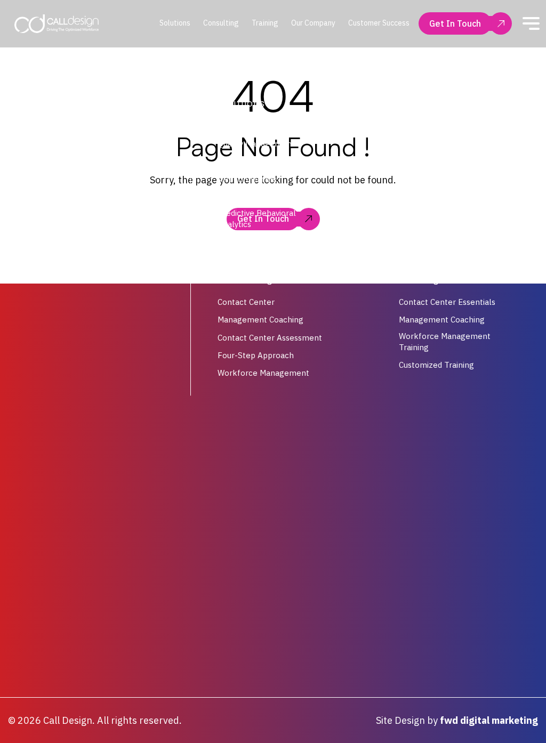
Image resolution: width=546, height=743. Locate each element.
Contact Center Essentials (447, 302)
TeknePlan (238, 242)
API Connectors (247, 179)
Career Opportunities (438, 197)
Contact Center (246, 302)
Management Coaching (260, 320)
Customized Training (436, 365)
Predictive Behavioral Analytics (257, 218)
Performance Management (268, 162)
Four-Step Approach (256, 355)
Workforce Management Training (445, 341)
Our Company (313, 23)
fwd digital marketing (489, 720)
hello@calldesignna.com (76, 202)
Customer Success (379, 23)
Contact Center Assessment (270, 338)
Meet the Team (427, 144)
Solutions (174, 23)
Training (265, 23)
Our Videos (418, 126)
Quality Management (256, 144)
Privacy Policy (424, 179)
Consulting (221, 23)
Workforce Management (263, 126)
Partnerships (422, 162)
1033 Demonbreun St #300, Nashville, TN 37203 (80, 176)
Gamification (241, 197)
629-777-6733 (57, 224)
